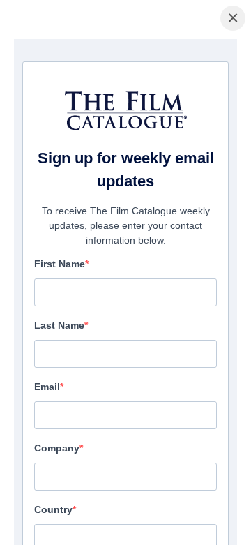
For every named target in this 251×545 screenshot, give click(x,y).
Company (56, 448)
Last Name (59, 325)
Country (53, 509)
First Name (59, 264)
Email (47, 386)
